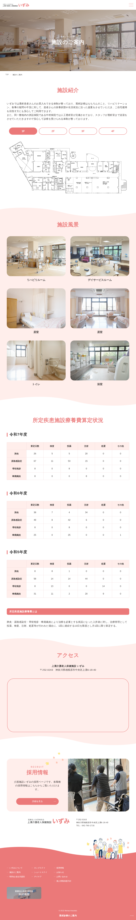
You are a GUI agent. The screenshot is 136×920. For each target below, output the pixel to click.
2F (53, 131)
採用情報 (60, 868)
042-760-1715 (88, 825)
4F (112, 131)
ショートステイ (40, 872)
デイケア (38, 877)
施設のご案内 (15, 872)
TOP (7, 75)
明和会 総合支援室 (17, 877)
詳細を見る (37, 801)
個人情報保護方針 (63, 881)
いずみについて (15, 868)
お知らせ (60, 872)
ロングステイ (39, 868)
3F (82, 131)
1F (23, 131)
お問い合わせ (62, 877)
